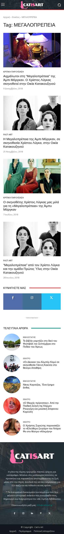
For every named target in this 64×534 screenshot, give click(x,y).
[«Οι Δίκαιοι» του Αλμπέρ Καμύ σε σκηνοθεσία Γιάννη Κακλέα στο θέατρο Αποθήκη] (12, 363)
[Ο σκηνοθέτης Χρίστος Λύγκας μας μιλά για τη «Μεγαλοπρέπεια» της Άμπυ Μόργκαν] (32, 176)
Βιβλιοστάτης (29, 337)
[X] (49, 513)
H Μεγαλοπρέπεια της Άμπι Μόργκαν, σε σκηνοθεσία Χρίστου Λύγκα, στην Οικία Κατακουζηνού (31, 142)
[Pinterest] (41, 513)
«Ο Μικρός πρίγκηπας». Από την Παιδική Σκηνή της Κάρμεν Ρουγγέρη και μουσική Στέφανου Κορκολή (41, 407)
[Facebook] (14, 513)
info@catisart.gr (45, 505)
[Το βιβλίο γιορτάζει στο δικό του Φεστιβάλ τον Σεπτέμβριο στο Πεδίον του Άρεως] (12, 342)
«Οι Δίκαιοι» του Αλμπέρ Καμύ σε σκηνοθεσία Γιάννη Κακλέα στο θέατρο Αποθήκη (41, 365)
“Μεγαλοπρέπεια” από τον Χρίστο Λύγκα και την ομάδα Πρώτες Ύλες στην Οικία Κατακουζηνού (31, 268)
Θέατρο (26, 358)
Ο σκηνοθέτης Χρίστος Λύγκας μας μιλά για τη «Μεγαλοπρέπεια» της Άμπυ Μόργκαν (31, 206)
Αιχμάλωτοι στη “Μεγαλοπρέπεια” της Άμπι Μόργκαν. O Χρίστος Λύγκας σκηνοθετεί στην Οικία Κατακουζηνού (29, 80)
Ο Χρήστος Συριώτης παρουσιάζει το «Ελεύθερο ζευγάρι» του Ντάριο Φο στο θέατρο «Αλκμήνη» (42, 428)
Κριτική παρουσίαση (13, 72)
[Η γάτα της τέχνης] (32, 5)
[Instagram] (23, 513)
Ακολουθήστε (32, 294)
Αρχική (6, 17)
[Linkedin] (32, 513)
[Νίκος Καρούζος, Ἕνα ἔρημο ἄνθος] (12, 384)
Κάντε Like (13, 294)
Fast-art (7, 135)
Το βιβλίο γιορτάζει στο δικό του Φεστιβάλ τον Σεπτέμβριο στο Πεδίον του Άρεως (40, 343)
